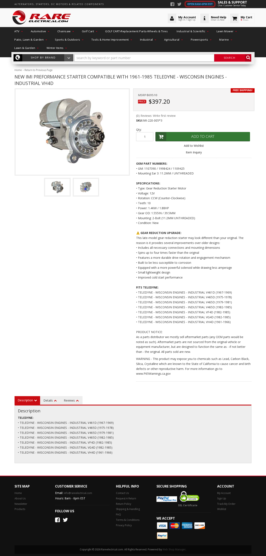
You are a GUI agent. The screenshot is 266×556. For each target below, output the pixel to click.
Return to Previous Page (39, 70)
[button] (18, 31)
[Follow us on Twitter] (179, 4)
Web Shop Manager (174, 549)
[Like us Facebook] (172, 4)
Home (18, 70)
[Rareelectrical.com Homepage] (41, 17)
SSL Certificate (187, 505)
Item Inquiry (194, 152)
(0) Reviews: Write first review (156, 116)
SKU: (139, 120)
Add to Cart (202, 136)
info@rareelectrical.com (78, 493)
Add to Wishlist (194, 146)
